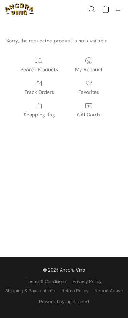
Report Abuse (109, 290)
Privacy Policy (87, 281)
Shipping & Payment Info (30, 290)
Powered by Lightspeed (64, 301)
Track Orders (39, 92)
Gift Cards (88, 114)
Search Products (39, 69)
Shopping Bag (39, 114)
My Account (89, 69)
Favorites (88, 92)
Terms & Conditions (46, 281)
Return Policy (75, 290)
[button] (20, 9)
